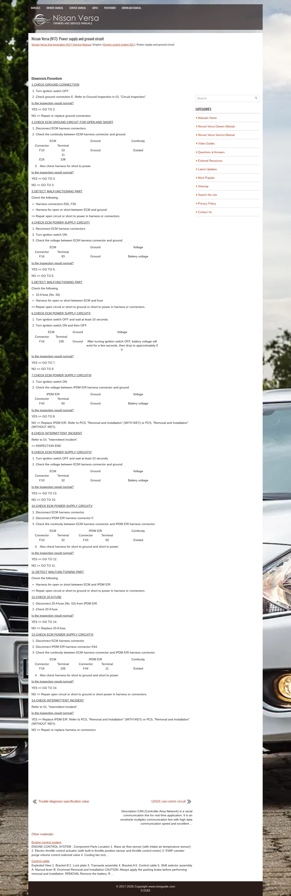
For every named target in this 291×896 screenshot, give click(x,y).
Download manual (131, 8)
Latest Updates (207, 169)
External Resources (210, 160)
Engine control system (46, 842)
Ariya (95, 8)
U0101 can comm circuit (168, 801)
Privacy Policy (207, 203)
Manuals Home (207, 118)
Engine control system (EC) (119, 44)
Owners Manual (54, 8)
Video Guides (206, 143)
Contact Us (205, 212)
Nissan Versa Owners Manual (216, 126)
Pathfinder (110, 8)
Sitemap (203, 186)
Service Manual (77, 8)
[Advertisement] (112, 61)
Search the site (207, 194)
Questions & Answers (211, 152)
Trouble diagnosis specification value (63, 801)
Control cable (40, 861)
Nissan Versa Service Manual (216, 135)
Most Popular (206, 177)
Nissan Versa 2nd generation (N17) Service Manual (61, 44)
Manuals (35, 8)
